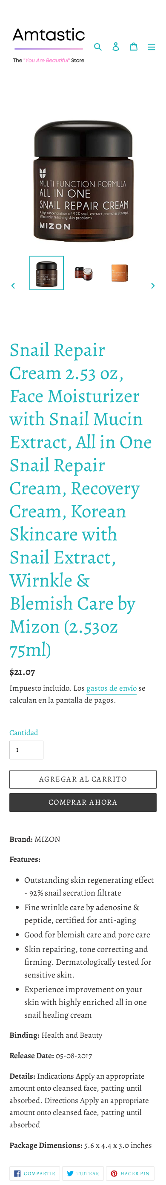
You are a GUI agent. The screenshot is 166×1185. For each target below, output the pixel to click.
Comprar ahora (83, 802)
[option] (47, 273)
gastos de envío (111, 688)
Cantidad (23, 732)
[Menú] (151, 46)
